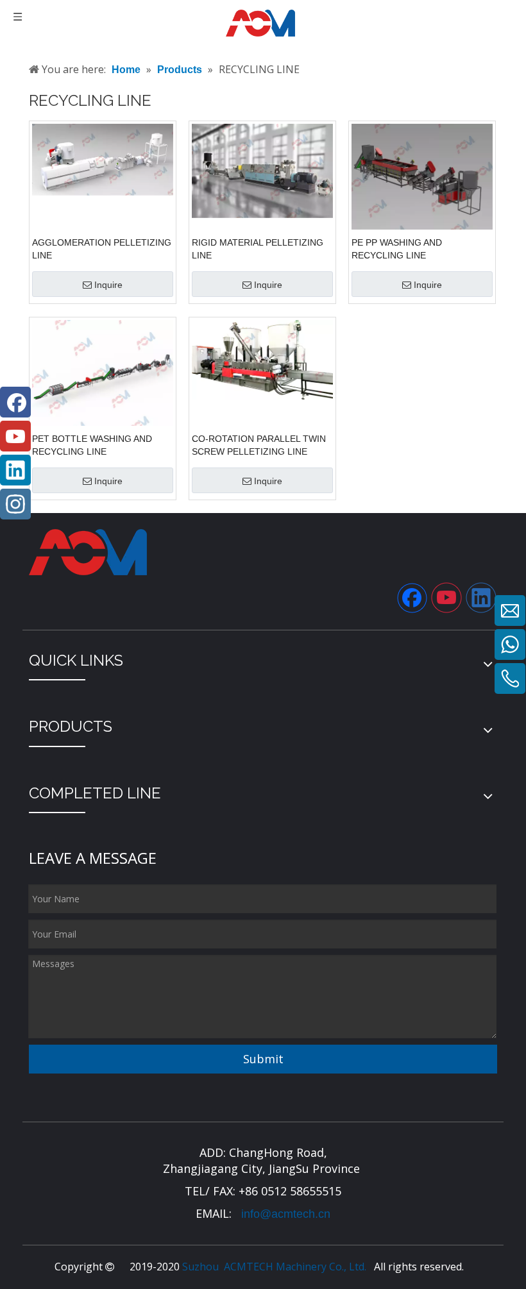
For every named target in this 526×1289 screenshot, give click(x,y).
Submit (263, 1058)
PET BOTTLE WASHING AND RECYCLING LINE (92, 445)
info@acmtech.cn (284, 1214)
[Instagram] (15, 504)
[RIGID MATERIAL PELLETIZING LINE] (262, 170)
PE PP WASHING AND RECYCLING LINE (397, 248)
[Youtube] (446, 597)
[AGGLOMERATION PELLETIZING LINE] (102, 159)
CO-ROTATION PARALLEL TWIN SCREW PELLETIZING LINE (259, 445)
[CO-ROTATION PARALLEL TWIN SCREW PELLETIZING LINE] (262, 359)
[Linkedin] (481, 597)
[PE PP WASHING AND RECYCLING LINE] (422, 178)
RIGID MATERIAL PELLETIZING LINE (257, 248)
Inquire (108, 285)
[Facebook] (411, 597)
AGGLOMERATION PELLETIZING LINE (101, 248)
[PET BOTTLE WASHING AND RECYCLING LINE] (102, 374)
